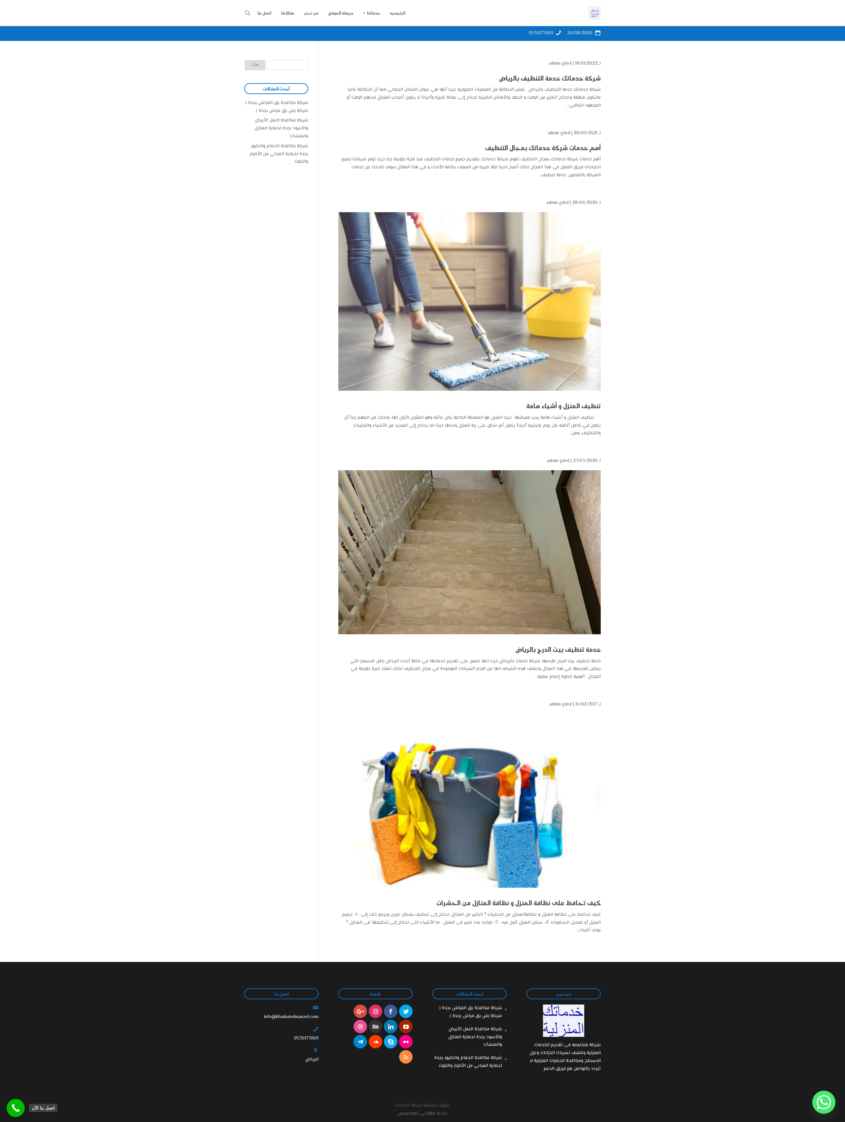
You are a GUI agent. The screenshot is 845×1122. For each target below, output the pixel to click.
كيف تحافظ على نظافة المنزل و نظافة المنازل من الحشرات (519, 902)
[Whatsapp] (823, 1102)
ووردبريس (407, 1113)
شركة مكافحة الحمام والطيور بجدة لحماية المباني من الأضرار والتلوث (279, 154)
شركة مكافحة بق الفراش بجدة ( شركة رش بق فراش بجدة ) (276, 107)
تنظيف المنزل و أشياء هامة (563, 405)
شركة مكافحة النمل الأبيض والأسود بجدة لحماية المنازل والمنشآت (281, 128)
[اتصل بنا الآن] (16, 1108)
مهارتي (428, 1113)
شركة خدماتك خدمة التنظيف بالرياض (550, 78)
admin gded (560, 63)
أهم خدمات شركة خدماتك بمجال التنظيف (543, 147)
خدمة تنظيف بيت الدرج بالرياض (558, 649)
